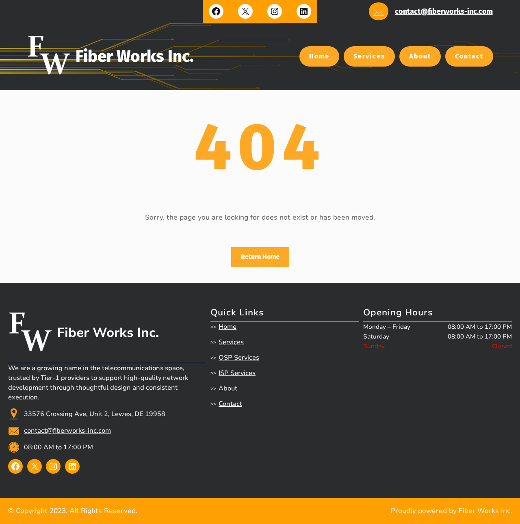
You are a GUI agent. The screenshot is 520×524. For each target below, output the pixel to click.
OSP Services (239, 357)
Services (369, 56)
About (420, 56)
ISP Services (237, 373)
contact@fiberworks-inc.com (444, 11)
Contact (469, 56)
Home (319, 56)
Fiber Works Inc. (135, 56)
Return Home (260, 257)
